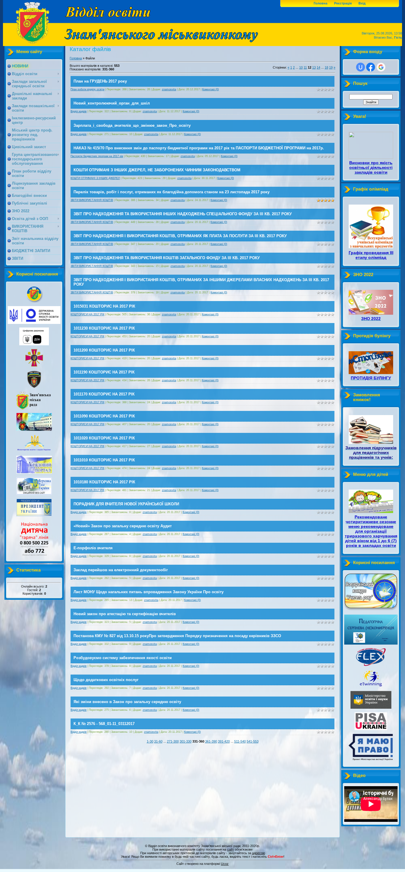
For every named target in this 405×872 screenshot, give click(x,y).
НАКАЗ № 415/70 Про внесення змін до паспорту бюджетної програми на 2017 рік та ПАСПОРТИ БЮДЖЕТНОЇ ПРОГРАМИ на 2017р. (199, 148)
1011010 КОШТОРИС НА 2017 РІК (104, 460)
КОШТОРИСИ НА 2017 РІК (87, 314)
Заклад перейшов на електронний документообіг (121, 570)
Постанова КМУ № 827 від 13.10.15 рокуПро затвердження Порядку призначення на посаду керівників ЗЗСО (177, 636)
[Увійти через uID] (360, 67)
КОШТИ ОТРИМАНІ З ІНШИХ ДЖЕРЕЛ (95, 178)
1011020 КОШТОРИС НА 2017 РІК (104, 438)
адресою (258, 853)
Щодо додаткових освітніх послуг (106, 680)
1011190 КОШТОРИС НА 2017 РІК (104, 372)
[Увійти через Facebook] (370, 67)
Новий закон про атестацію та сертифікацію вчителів (125, 614)
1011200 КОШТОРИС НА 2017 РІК (104, 350)
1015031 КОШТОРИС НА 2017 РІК (104, 306)
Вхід (362, 3)
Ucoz (225, 863)
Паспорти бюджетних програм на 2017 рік (97, 156)
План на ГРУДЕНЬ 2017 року (100, 81)
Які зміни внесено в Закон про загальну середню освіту (127, 702)
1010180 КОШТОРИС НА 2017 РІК (104, 482)
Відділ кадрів (79, 111)
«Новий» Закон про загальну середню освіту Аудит (123, 526)
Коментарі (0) (210, 89)
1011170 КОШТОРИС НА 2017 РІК (104, 394)
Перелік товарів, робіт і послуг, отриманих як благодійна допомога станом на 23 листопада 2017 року (172, 192)
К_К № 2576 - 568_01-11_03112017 (104, 723)
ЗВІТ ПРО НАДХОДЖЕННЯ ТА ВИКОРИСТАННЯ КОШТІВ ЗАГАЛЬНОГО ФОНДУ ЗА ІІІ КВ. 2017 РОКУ (167, 258)
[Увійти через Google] (381, 67)
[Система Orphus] (202, 860)
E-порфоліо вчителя (93, 548)
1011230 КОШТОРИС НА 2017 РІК (104, 328)
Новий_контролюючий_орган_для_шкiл (112, 103)
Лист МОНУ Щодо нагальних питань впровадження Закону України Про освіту (149, 592)
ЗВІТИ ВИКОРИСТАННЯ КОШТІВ (92, 200)
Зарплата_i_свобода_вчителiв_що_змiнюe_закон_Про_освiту (132, 125)
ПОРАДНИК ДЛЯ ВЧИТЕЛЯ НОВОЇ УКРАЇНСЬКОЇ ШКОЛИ (126, 504)
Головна (320, 3)
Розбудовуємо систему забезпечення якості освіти (123, 658)
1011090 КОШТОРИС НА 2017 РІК (104, 416)
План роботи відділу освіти (87, 89)
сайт (230, 849)
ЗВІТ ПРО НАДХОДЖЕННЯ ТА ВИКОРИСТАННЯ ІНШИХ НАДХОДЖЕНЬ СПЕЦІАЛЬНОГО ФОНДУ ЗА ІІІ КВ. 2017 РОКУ (183, 214)
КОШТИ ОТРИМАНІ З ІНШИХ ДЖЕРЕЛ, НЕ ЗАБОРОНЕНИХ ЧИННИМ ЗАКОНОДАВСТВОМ (157, 170)
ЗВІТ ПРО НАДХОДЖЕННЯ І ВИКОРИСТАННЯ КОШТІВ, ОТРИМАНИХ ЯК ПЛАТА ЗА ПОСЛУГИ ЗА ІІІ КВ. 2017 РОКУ (180, 236)
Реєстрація (343, 3)
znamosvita (169, 89)
